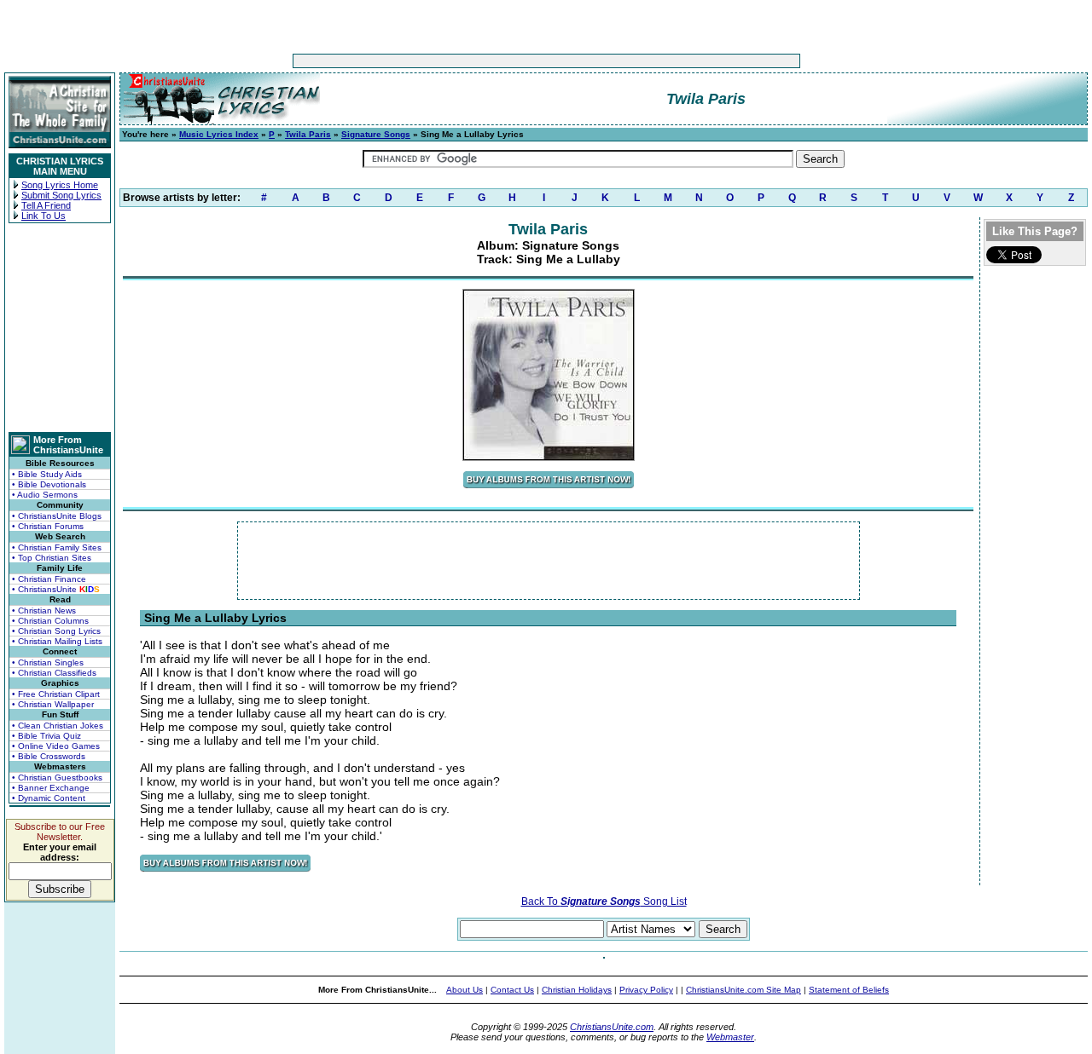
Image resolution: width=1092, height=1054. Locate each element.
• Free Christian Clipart (56, 694)
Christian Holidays (577, 989)
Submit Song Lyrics (61, 195)
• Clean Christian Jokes (57, 725)
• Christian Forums (48, 526)
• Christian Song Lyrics (56, 631)
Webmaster (730, 1037)
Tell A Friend (46, 205)
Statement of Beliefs (849, 989)
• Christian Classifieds (54, 672)
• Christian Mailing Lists (57, 641)
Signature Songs (375, 134)
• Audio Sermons (45, 494)
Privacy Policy (646, 989)
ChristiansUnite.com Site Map (743, 989)
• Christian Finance (49, 579)
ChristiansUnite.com (611, 1027)
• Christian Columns (50, 620)
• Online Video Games (56, 746)
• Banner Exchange (51, 787)
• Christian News (44, 610)
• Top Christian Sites (51, 557)
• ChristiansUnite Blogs (57, 516)
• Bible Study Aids (47, 474)
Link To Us (43, 215)
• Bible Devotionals (49, 484)
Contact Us (512, 989)
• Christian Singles (48, 662)
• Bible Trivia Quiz (46, 735)
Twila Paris (308, 134)
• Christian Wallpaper (53, 704)
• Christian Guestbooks (57, 777)
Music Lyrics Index (218, 134)
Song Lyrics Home (59, 185)
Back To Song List (604, 901)
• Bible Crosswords (48, 756)
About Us (464, 989)
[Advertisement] (493, 61)
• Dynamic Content (48, 798)
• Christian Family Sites (57, 547)
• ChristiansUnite (56, 589)
